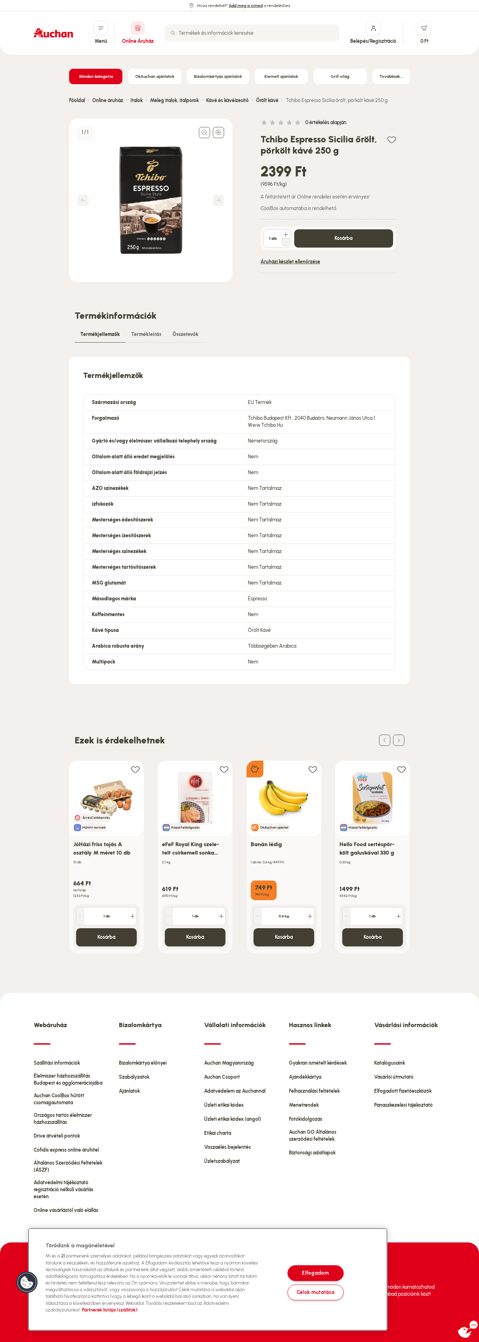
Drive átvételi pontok (57, 1136)
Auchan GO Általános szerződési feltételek (312, 1135)
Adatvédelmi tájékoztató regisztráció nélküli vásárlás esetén (63, 1190)
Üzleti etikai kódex (224, 1105)
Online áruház (107, 100)
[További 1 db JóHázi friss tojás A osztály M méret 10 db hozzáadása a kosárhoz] (132, 916)
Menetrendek (304, 1105)
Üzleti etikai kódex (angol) (232, 1119)
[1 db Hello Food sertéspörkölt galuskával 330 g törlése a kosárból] (346, 916)
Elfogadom (315, 1273)
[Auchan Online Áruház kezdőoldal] (53, 33)
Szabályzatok (134, 1077)
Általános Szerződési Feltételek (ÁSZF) (68, 1166)
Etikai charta (217, 1133)
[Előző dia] (384, 740)
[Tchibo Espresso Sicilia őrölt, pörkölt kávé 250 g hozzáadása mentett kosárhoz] (391, 139)
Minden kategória (96, 76)
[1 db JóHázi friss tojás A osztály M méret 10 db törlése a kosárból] (80, 916)
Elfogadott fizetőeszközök (403, 1091)
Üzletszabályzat (222, 1161)
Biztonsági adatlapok (312, 1153)
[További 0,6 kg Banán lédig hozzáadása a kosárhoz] (310, 916)
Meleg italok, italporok (174, 100)
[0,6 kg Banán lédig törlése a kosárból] (258, 916)
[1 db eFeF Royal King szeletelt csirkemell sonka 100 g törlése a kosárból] (169, 916)
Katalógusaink (389, 1063)
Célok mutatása (316, 1292)
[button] (27, 1282)
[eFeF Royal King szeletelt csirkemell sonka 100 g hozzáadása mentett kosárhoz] (224, 769)
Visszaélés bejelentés (227, 1147)
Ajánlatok (129, 1091)
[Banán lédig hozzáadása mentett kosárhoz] (313, 769)
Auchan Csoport (222, 1077)
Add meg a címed (246, 5)
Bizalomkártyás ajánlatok (218, 76)
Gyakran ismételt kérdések (318, 1063)
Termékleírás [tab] (146, 334)
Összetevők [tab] (185, 334)
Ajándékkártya (305, 1077)
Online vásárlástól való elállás (66, 1210)
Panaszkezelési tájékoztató (403, 1105)
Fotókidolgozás (305, 1119)
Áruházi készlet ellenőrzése (290, 262)
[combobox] (251, 33)
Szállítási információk (57, 1063)
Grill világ (340, 76)
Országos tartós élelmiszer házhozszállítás (63, 1118)
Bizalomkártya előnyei (143, 1063)
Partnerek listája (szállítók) (109, 1310)
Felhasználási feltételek (314, 1091)
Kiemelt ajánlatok (281, 76)
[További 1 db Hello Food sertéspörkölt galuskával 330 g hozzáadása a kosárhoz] (399, 916)
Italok (136, 100)
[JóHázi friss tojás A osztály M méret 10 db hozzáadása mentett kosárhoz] (135, 769)
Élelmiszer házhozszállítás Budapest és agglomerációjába (68, 1079)
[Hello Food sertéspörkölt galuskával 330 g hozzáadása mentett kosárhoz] (401, 769)
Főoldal (77, 100)
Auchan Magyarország (229, 1063)
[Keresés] (172, 33)
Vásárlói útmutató (393, 1077)
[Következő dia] (398, 740)
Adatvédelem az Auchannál (234, 1091)
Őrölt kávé (267, 100)
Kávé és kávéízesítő (227, 100)
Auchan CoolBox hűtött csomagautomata (59, 1099)
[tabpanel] (239, 520)
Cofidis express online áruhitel (66, 1150)
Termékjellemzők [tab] (100, 334)
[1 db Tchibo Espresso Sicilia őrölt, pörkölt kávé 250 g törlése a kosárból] (286, 242)
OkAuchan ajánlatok (154, 76)
